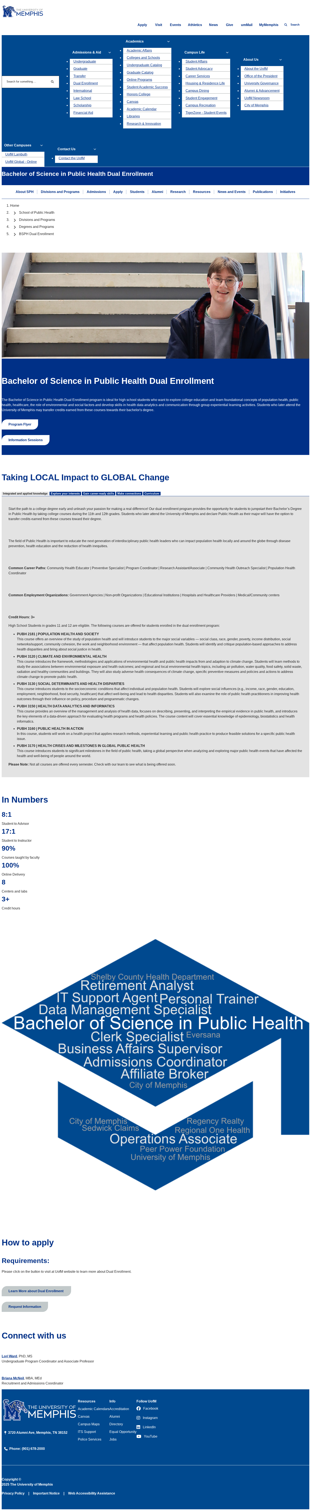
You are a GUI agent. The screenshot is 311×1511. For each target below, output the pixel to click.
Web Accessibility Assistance (91, 1493)
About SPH (25, 191)
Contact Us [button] (67, 149)
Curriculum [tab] (151, 493)
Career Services (198, 76)
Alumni (157, 191)
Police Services (89, 1439)
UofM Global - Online (21, 162)
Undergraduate (84, 61)
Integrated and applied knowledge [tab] (25, 493)
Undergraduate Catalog (144, 65)
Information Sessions (25, 440)
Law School (82, 98)
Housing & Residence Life (205, 83)
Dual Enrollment (85, 83)
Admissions (96, 191)
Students (137, 191)
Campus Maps (89, 1424)
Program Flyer (19, 424)
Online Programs (139, 79)
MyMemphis (268, 25)
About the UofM (256, 68)
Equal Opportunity (122, 1432)
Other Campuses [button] (17, 145)
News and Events (232, 191)
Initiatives (287, 191)
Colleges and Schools (143, 57)
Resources (202, 191)
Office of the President (260, 76)
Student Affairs (196, 61)
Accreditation (119, 1409)
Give (229, 25)
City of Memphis (256, 105)
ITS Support (87, 1432)
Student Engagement (201, 98)
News (213, 25)
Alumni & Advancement (261, 90)
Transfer (79, 76)
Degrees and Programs (36, 227)
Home (14, 205)
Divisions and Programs (60, 191)
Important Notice (46, 1493)
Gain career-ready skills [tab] (98, 493)
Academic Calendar (142, 109)
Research (178, 191)
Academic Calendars (93, 1409)
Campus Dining (197, 90)
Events (175, 25)
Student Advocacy (199, 68)
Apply (142, 25)
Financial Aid (83, 112)
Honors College (138, 94)
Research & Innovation (144, 123)
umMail (246, 25)
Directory (116, 1424)
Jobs (113, 1439)
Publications (263, 191)
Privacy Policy (13, 1493)
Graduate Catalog (140, 72)
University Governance (261, 83)
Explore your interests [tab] (65, 493)
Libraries (133, 116)
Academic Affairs (139, 50)
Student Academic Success (147, 87)
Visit (158, 25)
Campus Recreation (201, 105)
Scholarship (82, 105)
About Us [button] (251, 59)
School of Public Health (36, 212)
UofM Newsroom (257, 98)
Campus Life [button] (194, 52)
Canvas (132, 101)
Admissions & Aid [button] (86, 52)
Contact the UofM (72, 158)
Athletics (195, 25)
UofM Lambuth (16, 154)
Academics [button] (135, 41)
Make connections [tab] (129, 493)
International (82, 90)
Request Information (24, 1307)
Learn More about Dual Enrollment (36, 1291)
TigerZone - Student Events (206, 112)
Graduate (80, 68)
